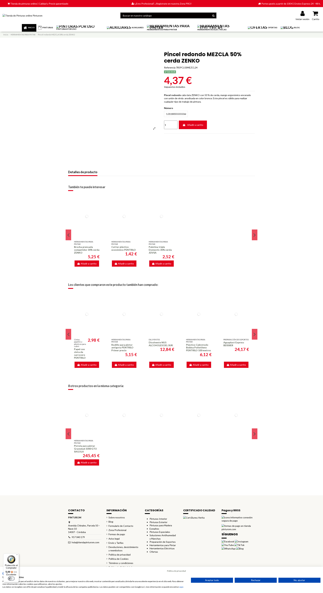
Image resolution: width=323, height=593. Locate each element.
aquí (181, 587)
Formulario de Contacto (121, 525)
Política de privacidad (120, 554)
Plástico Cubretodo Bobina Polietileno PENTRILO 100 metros (198, 347)
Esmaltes (154, 528)
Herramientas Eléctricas (162, 548)
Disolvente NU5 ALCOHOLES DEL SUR (161, 344)
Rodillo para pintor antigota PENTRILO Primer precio (122, 347)
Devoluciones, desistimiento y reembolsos (123, 549)
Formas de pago (117, 534)
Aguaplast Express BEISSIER (233, 344)
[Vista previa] (86, 236)
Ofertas (154, 551)
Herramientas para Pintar (163, 545)
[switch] (11, 579)
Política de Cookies (119, 558)
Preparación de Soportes (163, 541)
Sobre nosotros (117, 517)
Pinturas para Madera (161, 525)
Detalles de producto (82, 172)
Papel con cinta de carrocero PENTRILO (80, 353)
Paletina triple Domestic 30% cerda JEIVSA (160, 249)
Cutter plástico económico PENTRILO (123, 248)
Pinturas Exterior (158, 522)
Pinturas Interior (158, 518)
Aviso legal (114, 538)
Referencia (169, 67)
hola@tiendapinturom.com (85, 542)
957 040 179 (78, 537)
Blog (111, 521)
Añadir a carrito (195, 124)
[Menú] (17, 555)
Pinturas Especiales (160, 531)
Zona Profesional (117, 530)
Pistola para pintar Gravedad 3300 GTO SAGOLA (85, 448)
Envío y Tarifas (116, 542)
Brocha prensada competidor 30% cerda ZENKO (86, 249)
